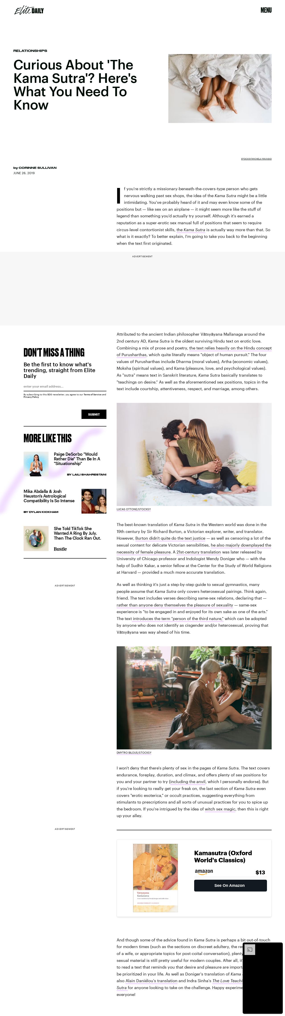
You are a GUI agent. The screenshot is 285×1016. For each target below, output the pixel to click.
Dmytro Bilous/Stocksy (134, 752)
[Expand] (247, 946)
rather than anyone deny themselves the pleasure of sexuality (175, 604)
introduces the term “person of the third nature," (178, 618)
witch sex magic (220, 808)
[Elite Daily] (29, 10)
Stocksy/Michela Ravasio (256, 158)
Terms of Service (93, 394)
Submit (94, 414)
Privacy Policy (31, 397)
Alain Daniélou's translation (151, 980)
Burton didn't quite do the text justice (170, 538)
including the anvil (188, 781)
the (191, 229)
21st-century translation (199, 551)
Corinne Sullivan (38, 167)
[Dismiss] (277, 946)
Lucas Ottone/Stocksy (134, 509)
